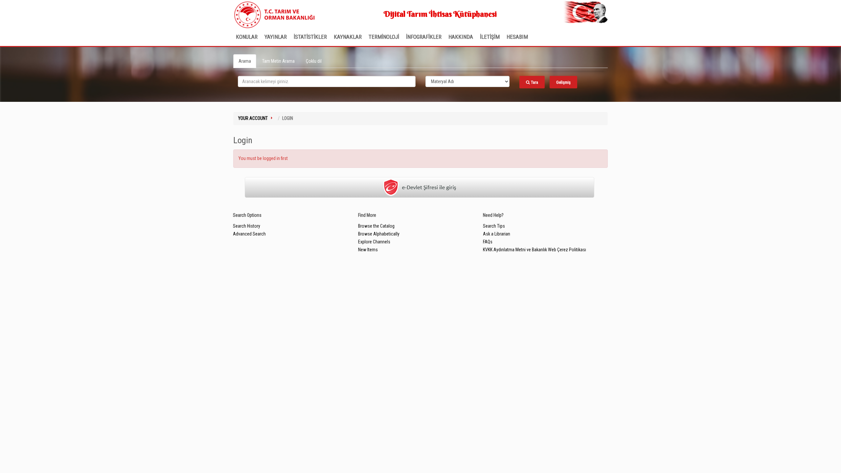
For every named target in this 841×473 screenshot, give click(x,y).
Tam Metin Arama (278, 61)
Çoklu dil (314, 61)
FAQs (487, 241)
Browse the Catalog (376, 226)
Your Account (253, 118)
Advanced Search (249, 233)
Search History (246, 226)
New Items (368, 249)
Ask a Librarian (496, 233)
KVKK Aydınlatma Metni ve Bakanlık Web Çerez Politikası (534, 249)
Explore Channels (374, 241)
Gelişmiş (563, 82)
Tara (534, 82)
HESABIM (517, 37)
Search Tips (494, 226)
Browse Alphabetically (378, 233)
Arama (245, 61)
